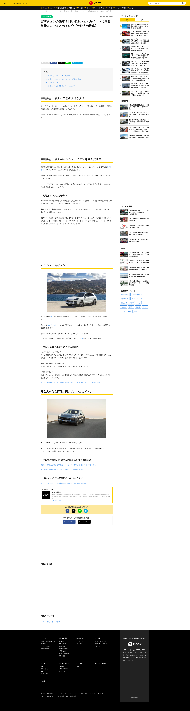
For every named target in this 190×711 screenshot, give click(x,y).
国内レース (62, 671)
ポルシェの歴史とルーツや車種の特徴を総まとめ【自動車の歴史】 (64, 483)
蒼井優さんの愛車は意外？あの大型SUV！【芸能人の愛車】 (62, 469)
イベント (109, 8)
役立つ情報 (62, 656)
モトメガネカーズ (137, 294)
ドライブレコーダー (100, 641)
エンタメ (88, 8)
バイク (139, 303)
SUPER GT (62, 666)
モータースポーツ (99, 8)
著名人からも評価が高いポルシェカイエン (62, 86)
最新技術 (43, 644)
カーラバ (143, 299)
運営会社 (43, 693)
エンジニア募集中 (71, 696)
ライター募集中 (59, 696)
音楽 (42, 671)
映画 (42, 666)
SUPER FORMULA (64, 669)
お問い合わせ (93, 693)
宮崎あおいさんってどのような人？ (60, 76)
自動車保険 (62, 646)
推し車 (145, 307)
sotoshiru (123, 307)
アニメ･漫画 (44, 669)
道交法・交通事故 (64, 653)
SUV (52, 316)
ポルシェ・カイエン (54, 82)
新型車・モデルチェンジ (48, 641)
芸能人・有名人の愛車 (53, 622)
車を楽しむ (72, 8)
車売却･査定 (62, 651)
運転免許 (61, 641)
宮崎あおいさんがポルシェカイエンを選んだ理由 (64, 79)
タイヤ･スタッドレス (101, 644)
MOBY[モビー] (44, 11)
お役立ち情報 (62, 8)
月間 (142, 20)
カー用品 (80, 8)
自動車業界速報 (45, 648)
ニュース (52, 8)
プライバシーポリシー (71, 693)
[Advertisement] (77, 45)
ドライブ (79, 644)
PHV (81, 338)
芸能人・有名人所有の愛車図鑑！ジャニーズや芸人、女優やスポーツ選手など (68, 465)
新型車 (131, 307)
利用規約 (50, 693)
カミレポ (79, 666)
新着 (135, 311)
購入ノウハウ (62, 644)
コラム (123, 311)
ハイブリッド (52, 325)
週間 (127, 20)
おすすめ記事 (125, 299)
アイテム (97, 646)
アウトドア (79, 641)
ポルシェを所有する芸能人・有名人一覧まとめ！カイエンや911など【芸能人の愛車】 (71, 382)
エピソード (135, 299)
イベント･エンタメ (46, 646)
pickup (129, 311)
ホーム (45, 8)
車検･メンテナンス (64, 648)
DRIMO (138, 307)
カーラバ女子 (125, 294)
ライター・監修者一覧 (47, 696)
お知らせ (100, 693)
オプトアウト (83, 693)
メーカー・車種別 (121, 8)
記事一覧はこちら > (57, 500)
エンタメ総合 (59, 11)
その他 (131, 8)
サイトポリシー (58, 693)
